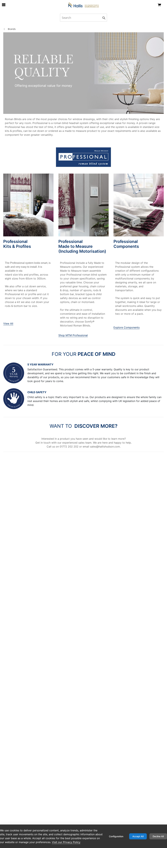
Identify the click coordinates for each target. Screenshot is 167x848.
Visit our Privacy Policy (66, 842)
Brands (12, 29)
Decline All (158, 836)
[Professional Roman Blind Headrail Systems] (83, 4)
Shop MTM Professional (73, 335)
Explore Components (127, 327)
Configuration (116, 836)
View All (8, 323)
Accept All (138, 836)
